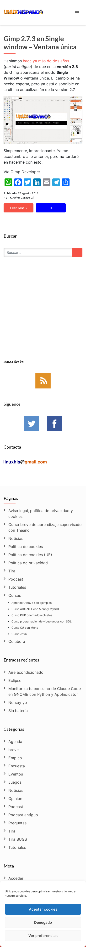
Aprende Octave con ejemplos (31, 603)
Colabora (16, 641)
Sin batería (18, 710)
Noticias (15, 538)
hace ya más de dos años (46, 60)
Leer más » (18, 207)
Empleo (15, 757)
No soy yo (17, 702)
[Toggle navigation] (77, 12)
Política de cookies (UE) (30, 554)
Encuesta (16, 766)
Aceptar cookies (43, 909)
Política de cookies (25, 546)
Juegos (15, 782)
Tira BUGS (17, 839)
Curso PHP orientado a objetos (31, 615)
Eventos (15, 774)
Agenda (15, 741)
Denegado (43, 922)
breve (13, 749)
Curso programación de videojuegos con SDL (41, 621)
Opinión (15, 798)
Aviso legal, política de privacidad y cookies (40, 513)
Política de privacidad (28, 562)
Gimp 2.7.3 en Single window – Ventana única (40, 42)
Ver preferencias (43, 935)
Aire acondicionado (25, 672)
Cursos (14, 595)
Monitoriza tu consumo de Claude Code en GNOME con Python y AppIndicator (44, 691)
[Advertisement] (43, 313)
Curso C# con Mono (24, 627)
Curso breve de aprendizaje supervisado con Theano (45, 527)
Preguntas (17, 823)
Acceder (15, 878)
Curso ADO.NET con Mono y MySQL (35, 609)
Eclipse (14, 680)
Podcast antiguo (23, 814)
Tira (11, 571)
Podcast (15, 579)
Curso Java (19, 634)
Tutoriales (17, 587)
